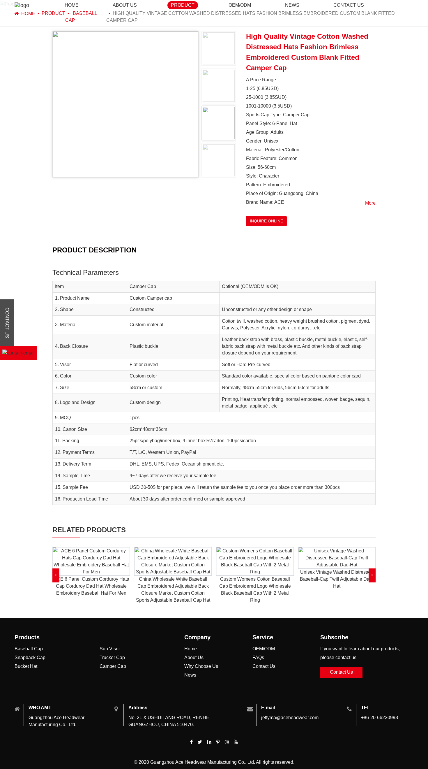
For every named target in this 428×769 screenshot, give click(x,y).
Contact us (348, 5)
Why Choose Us (201, 666)
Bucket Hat (26, 666)
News (292, 5)
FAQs (258, 657)
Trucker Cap (112, 657)
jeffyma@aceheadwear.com (290, 717)
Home (72, 5)
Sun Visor (110, 648)
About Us (125, 5)
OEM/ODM (240, 5)
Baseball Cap (29, 648)
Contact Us (263, 666)
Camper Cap (113, 666)
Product (182, 5)
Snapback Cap (30, 657)
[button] (55, 575)
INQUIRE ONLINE (266, 221)
